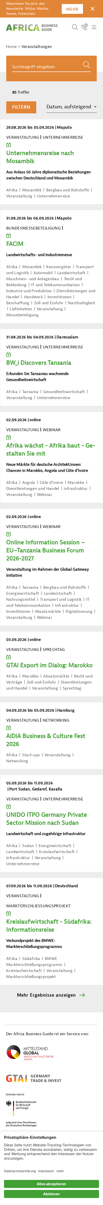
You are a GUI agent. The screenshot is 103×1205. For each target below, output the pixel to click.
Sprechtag (72, 688)
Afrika (12, 190)
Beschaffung (18, 303)
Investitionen (60, 296)
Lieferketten (21, 309)
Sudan (28, 845)
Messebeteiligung (22, 315)
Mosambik (32, 190)
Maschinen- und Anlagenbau (32, 278)
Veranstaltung (19, 196)
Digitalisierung (79, 611)
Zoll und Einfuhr (48, 303)
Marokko (76, 482)
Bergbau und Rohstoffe (67, 190)
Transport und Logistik (61, 599)
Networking (17, 761)
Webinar (44, 494)
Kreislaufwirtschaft (56, 851)
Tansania (30, 391)
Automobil (43, 272)
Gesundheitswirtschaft (64, 391)
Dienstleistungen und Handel (32, 488)
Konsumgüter (58, 266)
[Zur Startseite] (32, 27)
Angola (28, 482)
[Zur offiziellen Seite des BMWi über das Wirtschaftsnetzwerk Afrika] (30, 1054)
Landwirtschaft (71, 272)
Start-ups (31, 755)
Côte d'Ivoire (51, 482)
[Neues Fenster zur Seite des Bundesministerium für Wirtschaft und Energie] (27, 1110)
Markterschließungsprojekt (31, 976)
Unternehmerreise (53, 196)
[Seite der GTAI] (33, 1078)
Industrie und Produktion (29, 290)
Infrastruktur (76, 488)
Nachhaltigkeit (81, 303)
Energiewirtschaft (22, 593)
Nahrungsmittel (20, 599)
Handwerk (33, 296)
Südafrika (31, 958)
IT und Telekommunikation (55, 284)
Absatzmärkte (48, 611)
